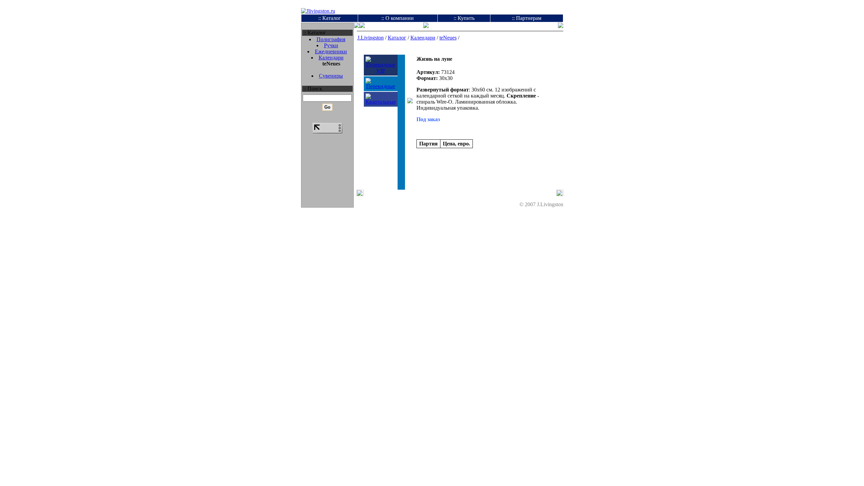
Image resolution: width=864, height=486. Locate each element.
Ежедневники (331, 51)
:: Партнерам (526, 18)
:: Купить (464, 18)
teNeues (448, 37)
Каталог (397, 37)
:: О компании (397, 18)
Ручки (331, 45)
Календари (331, 57)
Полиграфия (331, 39)
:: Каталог (329, 18)
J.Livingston (370, 37)
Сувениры (331, 76)
